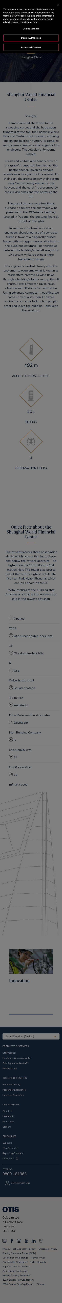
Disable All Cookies (31, 37)
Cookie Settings (31, 28)
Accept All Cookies (31, 47)
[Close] (58, 4)
